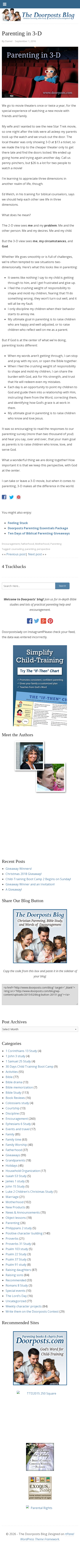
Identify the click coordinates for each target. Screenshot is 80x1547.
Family (10, 1134)
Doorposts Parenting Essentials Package (38, 528)
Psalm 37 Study (16, 1259)
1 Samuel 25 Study (18, 1061)
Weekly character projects (24, 1306)
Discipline (12, 1113)
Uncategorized (16, 1301)
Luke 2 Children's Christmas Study (29, 1192)
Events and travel (18, 1129)
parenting (30, 549)
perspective (43, 549)
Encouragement (11, 543)
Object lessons (16, 1218)
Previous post (16, 554)
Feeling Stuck (18, 523)
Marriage (12, 1197)
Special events (15, 1291)
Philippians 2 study (19, 1228)
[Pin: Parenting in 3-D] (18, 497)
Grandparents (15, 1160)
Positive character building (24, 1233)
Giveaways (13, 1155)
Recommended (16, 1280)
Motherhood (42, 543)
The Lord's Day (16, 1296)
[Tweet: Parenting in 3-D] (11, 497)
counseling (17, 549)
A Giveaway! (14, 889)
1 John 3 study (15, 1056)
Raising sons (14, 1275)
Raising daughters (18, 1270)
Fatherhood (27, 543)
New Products (15, 1207)
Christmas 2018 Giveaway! (23, 874)
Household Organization (23, 1171)
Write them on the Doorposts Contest (32, 1311)
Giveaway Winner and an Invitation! (30, 884)
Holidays (11, 1166)
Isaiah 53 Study (16, 1176)
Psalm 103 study (17, 1249)
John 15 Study (15, 1186)
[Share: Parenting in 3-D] (4, 497)
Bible (9, 1077)
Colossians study (17, 1103)
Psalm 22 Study (16, 1254)
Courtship (13, 1108)
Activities (12, 1072)
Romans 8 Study (17, 1285)
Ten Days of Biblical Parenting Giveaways (39, 533)
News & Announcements (23, 1212)
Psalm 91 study (16, 1265)
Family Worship (16, 1145)
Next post (35, 554)
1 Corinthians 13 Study (21, 1051)
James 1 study (15, 1181)
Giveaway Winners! (19, 869)
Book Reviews (15, 1098)
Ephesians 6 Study (18, 1124)
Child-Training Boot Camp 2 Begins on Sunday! (38, 879)
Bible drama (14, 1082)
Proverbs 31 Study (18, 1244)
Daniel (8, 41)
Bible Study (13, 1093)
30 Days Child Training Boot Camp (29, 1066)
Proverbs (12, 1238)
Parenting (55, 543)
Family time (13, 1139)
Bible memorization (19, 1087)
